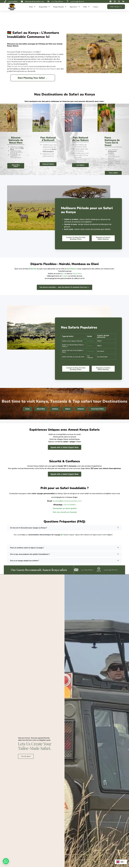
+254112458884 (69, 505)
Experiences (73, 7)
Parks (85, 7)
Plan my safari (25, 756)
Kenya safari (43, 7)
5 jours (89, 346)
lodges (65, 276)
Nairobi (32, 69)
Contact (95, 7)
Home (31, 7)
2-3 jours (90, 341)
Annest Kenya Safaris (20, 66)
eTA (63, 535)
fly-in (64, 274)
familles (39, 62)
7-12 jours (90, 351)
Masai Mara (77, 274)
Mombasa (39, 69)
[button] (64, 528)
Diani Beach (51, 69)
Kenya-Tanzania (58, 7)
